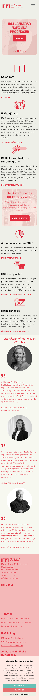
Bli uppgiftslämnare (11, 185)
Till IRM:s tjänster (10, 142)
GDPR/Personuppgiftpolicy (13, 642)
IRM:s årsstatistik (10, 258)
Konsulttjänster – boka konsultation (17, 622)
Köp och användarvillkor (12, 646)
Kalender (5, 97)
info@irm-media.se (10, 578)
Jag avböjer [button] (19, 690)
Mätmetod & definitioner (12, 638)
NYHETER (19, 38)
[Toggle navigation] (33, 6)
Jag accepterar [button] (19, 686)
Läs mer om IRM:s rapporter (15, 294)
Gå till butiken (19, 218)
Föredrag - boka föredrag (12, 626)
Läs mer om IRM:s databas (13, 331)
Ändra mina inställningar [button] (19, 694)
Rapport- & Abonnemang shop (15, 618)
